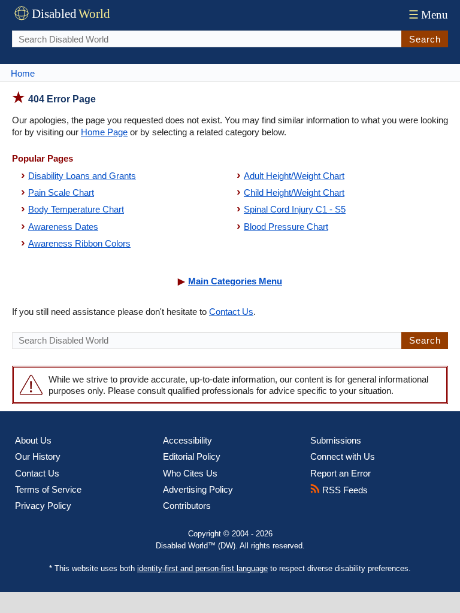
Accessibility (187, 440)
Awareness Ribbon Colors (79, 243)
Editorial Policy (191, 456)
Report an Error (340, 473)
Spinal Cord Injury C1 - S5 (295, 209)
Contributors (187, 505)
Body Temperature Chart (76, 209)
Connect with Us (342, 456)
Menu (428, 14)
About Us (33, 440)
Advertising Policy (198, 489)
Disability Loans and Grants (82, 176)
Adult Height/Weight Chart (294, 176)
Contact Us (231, 311)
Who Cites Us (190, 473)
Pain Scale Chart (61, 192)
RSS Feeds (344, 490)
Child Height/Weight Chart (294, 192)
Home (23, 73)
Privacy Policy (43, 505)
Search (425, 39)
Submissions (335, 440)
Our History (37, 456)
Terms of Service (48, 489)
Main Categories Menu (235, 281)
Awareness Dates (63, 226)
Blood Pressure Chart (286, 226)
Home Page (104, 132)
